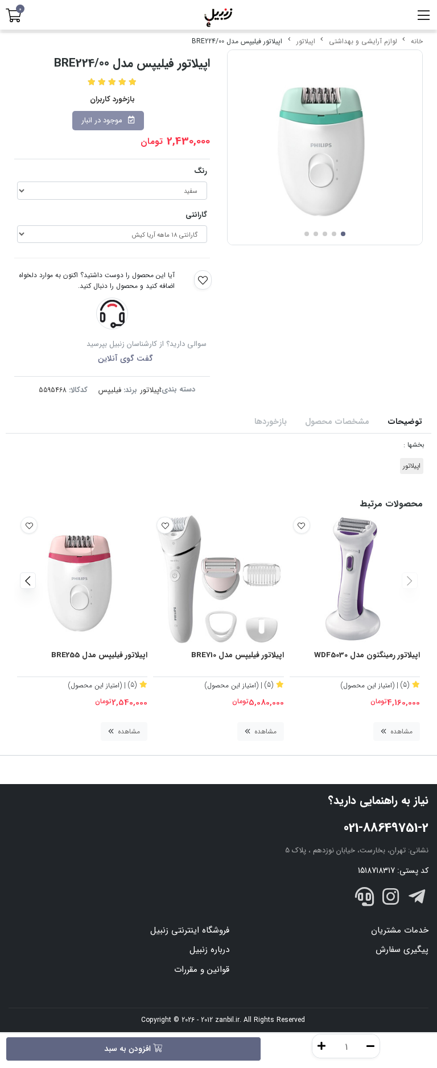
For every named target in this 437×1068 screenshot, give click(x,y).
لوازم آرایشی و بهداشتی (363, 41)
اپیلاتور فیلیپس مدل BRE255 (99, 655)
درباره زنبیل (209, 949)
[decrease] (370, 1046)
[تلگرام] (416, 898)
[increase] (321, 1046)
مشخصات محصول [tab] (337, 421)
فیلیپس (109, 390)
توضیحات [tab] (404, 421)
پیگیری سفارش (402, 949)
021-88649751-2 (386, 828)
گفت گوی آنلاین (125, 358)
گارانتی (196, 215)
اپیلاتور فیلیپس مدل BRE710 (237, 655)
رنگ (200, 171)
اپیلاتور (305, 41)
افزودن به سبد (128, 1048)
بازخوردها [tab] (270, 421)
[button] (409, 580)
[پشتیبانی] (365, 898)
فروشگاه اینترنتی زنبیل (189, 930)
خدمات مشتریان (399, 930)
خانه (417, 41)
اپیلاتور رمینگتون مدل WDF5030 (367, 655)
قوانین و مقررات (201, 969)
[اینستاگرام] (391, 898)
